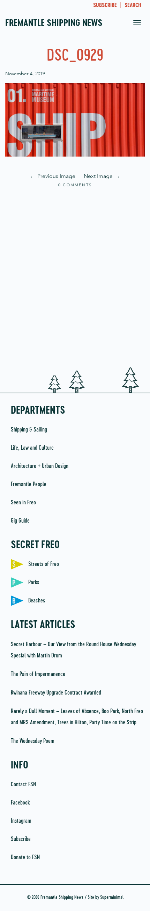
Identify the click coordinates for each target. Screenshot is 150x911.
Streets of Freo (43, 564)
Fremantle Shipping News (54, 23)
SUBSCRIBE (105, 5)
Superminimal (111, 897)
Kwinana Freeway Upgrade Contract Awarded (56, 693)
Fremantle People (28, 484)
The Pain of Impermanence (38, 674)
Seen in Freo (23, 502)
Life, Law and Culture (32, 448)
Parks (33, 582)
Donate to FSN (25, 857)
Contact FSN (23, 784)
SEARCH (133, 5)
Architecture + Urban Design (39, 466)
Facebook (20, 803)
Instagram (21, 821)
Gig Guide (20, 521)
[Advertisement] (75, 278)
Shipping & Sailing (29, 430)
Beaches (36, 600)
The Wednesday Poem (32, 741)
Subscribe (21, 839)
